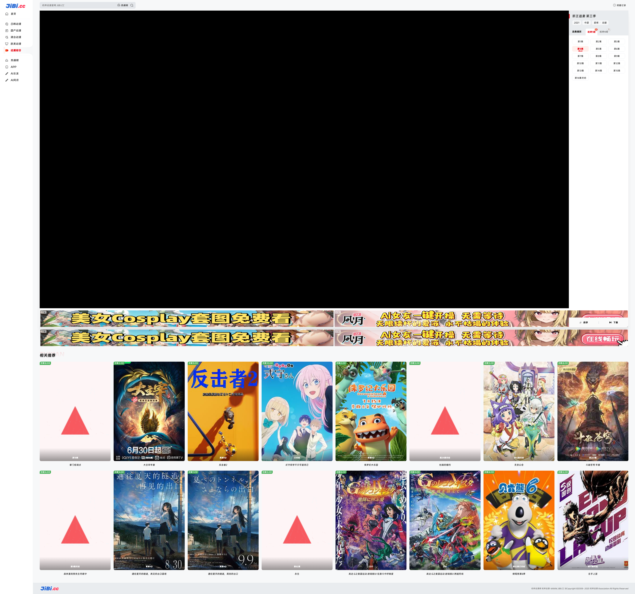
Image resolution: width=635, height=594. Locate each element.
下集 (615, 322)
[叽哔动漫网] (15, 5)
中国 (586, 22)
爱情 (596, 22)
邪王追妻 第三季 (584, 16)
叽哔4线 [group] (605, 30)
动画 (604, 22)
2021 (576, 22)
